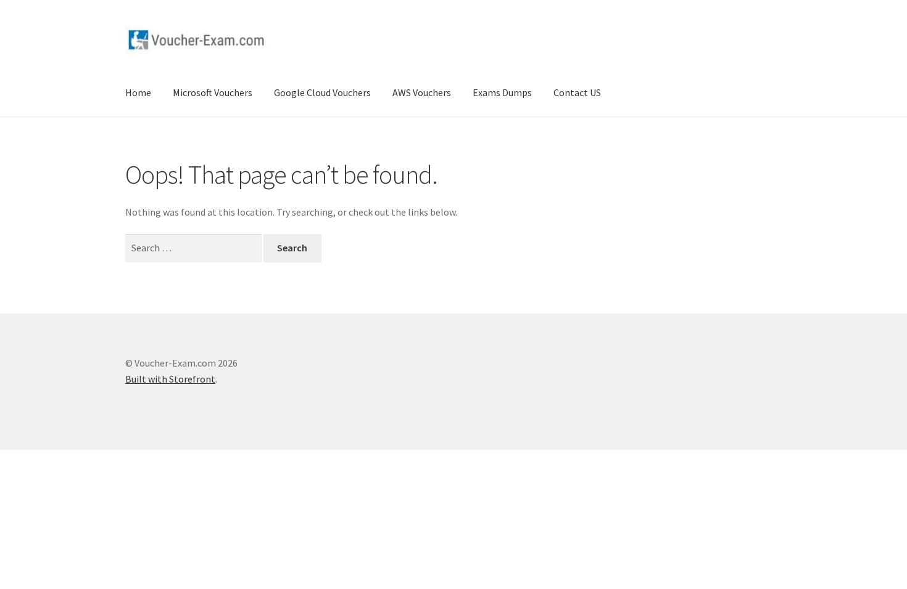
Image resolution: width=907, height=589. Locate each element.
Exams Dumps (502, 92)
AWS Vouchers (421, 92)
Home (138, 92)
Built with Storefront (170, 379)
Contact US (577, 92)
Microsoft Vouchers (212, 92)
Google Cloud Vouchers (322, 92)
